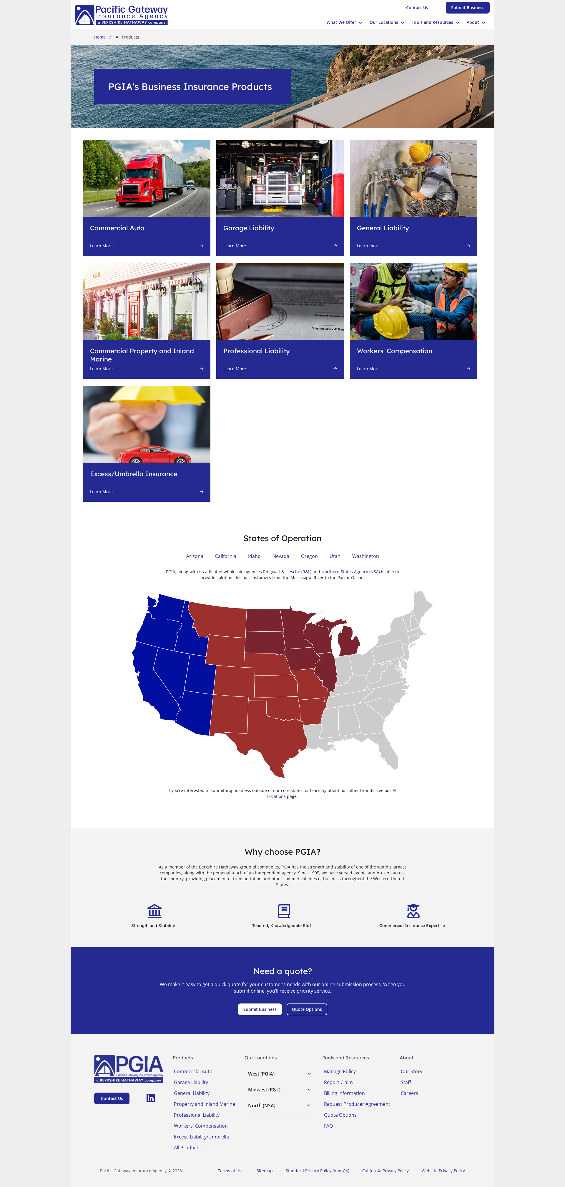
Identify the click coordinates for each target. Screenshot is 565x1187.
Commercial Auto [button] (193, 1071)
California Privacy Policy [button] (385, 1170)
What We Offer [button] (341, 22)
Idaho (254, 556)
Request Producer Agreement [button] (357, 1104)
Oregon (309, 556)
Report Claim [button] (338, 1082)
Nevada (280, 556)
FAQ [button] (328, 1126)
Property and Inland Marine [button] (204, 1104)
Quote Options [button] (340, 1115)
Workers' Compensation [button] (201, 1126)
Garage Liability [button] (191, 1082)
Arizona (194, 556)
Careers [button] (409, 1093)
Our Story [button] (411, 1071)
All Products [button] (187, 1147)
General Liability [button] (192, 1093)
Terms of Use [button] (231, 1170)
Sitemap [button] (265, 1170)
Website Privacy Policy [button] (443, 1170)
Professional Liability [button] (197, 1115)
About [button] (473, 22)
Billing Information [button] (344, 1093)
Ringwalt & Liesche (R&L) (287, 571)
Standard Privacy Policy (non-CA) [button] (317, 1170)
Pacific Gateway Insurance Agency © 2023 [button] (141, 1170)
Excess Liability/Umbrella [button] (201, 1136)
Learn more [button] (368, 246)
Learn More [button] (101, 246)
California (225, 556)
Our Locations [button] (384, 22)
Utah (335, 556)
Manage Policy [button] (340, 1071)
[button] (417, 8)
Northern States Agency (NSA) (350, 571)
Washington (365, 556)
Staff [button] (406, 1082)
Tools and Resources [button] (432, 22)
